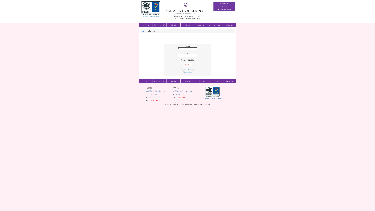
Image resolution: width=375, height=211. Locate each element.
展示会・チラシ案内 (159, 25)
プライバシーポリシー (215, 25)
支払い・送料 (201, 25)
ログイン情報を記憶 (188, 60)
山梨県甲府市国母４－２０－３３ (182, 91)
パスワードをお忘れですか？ (188, 69)
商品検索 (187, 25)
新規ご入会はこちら (188, 72)
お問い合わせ (229, 25)
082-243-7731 (154, 97)
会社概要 (173, 25)
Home (143, 31)
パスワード (187, 53)
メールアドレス (187, 46)
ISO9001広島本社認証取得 (151, 16)
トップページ (145, 25)
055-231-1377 (181, 94)
